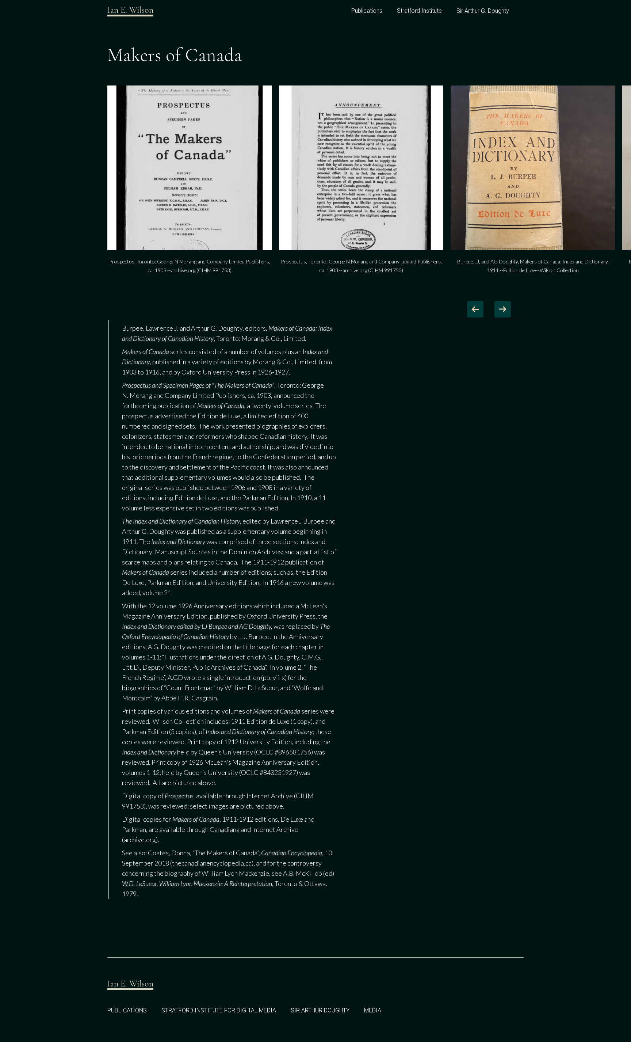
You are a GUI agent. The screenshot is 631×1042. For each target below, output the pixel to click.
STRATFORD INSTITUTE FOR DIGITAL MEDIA (218, 1010)
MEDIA (372, 1010)
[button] (475, 309)
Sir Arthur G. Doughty (482, 10)
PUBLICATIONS (127, 1010)
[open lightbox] (189, 167)
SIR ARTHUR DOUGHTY (320, 1010)
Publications (366, 10)
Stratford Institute (419, 10)
